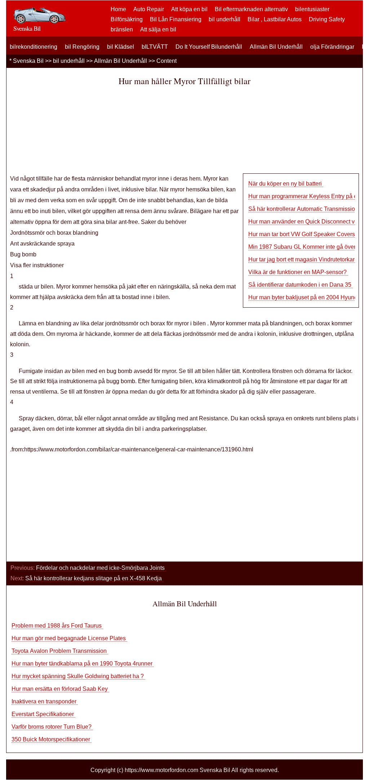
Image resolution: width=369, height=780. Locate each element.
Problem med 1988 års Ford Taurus (57, 626)
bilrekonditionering (33, 47)
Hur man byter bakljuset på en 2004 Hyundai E (308, 297)
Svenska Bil (28, 61)
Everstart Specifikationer (43, 714)
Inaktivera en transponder (45, 701)
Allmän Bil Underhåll (276, 47)
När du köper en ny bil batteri (285, 184)
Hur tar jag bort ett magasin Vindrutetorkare (303, 259)
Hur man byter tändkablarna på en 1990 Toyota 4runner (83, 663)
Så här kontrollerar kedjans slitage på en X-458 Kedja (94, 578)
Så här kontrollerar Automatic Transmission (304, 209)
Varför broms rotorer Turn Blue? (52, 727)
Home (118, 9)
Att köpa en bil (189, 9)
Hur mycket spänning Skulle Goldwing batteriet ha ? (78, 676)
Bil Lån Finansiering (175, 19)
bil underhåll (224, 19)
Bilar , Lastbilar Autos (275, 19)
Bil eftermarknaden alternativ (251, 9)
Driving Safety (327, 19)
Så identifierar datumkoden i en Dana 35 (300, 285)
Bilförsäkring (127, 19)
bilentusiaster (312, 9)
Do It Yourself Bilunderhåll (208, 47)
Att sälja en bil (158, 29)
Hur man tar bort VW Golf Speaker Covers (302, 234)
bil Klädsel (120, 47)
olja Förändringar (332, 47)
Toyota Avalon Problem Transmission (60, 651)
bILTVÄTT (155, 47)
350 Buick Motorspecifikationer (52, 739)
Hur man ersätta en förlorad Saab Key (60, 689)
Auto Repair (148, 9)
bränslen (122, 29)
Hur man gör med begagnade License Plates (69, 638)
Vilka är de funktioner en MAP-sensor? (298, 272)
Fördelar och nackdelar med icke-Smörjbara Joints (101, 568)
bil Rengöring (82, 47)
